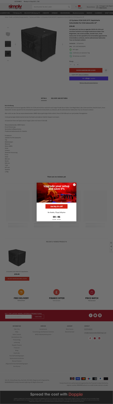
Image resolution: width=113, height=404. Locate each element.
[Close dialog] (74, 185)
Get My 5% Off (56, 206)
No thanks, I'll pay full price (56, 212)
